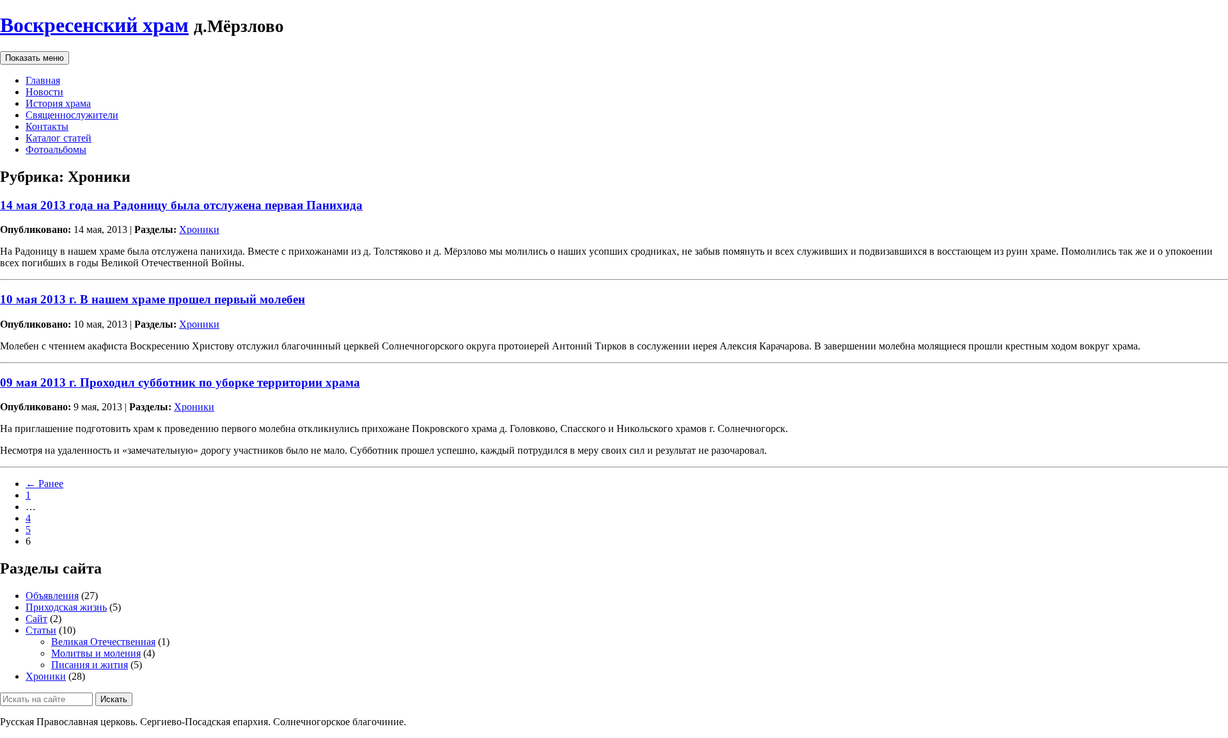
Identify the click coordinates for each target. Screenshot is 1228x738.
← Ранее (44, 483)
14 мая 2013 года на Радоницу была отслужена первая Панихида (181, 205)
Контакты (47, 126)
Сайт (36, 618)
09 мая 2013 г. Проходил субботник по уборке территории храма (180, 382)
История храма (58, 103)
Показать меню (34, 58)
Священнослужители (72, 114)
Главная (43, 80)
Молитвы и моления (96, 653)
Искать (113, 699)
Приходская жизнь (66, 607)
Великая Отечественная (103, 641)
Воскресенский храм (94, 24)
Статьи (41, 630)
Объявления (52, 595)
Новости (44, 91)
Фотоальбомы (56, 149)
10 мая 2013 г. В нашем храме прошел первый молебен (152, 299)
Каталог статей (58, 137)
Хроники (199, 229)
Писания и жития (89, 664)
